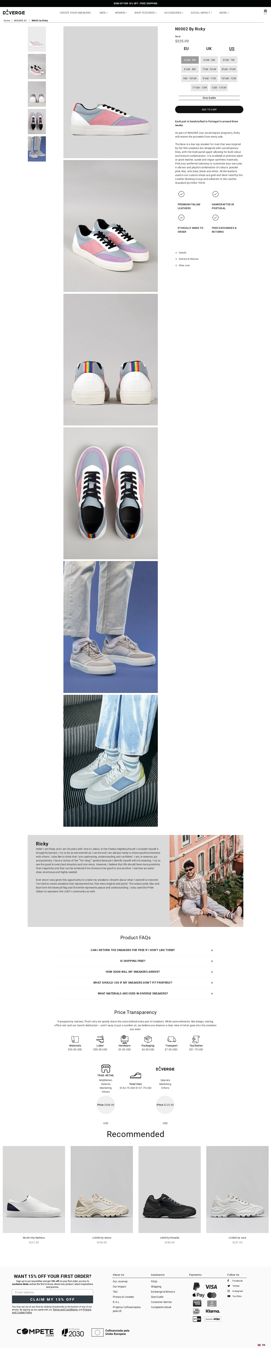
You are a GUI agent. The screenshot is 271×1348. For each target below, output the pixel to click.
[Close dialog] (202, 647)
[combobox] (261, 1345)
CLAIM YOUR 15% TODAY (171, 695)
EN (263, 1345)
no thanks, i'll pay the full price (171, 708)
